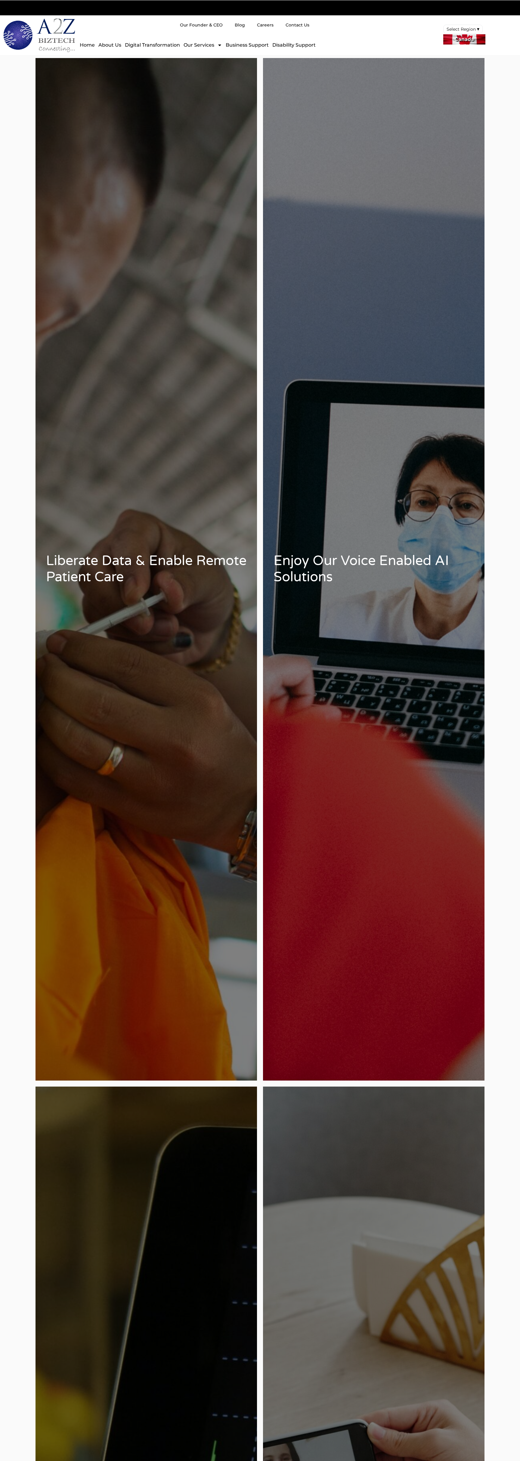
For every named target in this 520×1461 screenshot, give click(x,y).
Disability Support (294, 45)
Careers (265, 25)
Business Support (247, 45)
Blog (240, 25)
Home (87, 45)
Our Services (199, 45)
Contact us (297, 25)
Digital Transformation (152, 45)
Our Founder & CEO (201, 25)
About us (109, 45)
